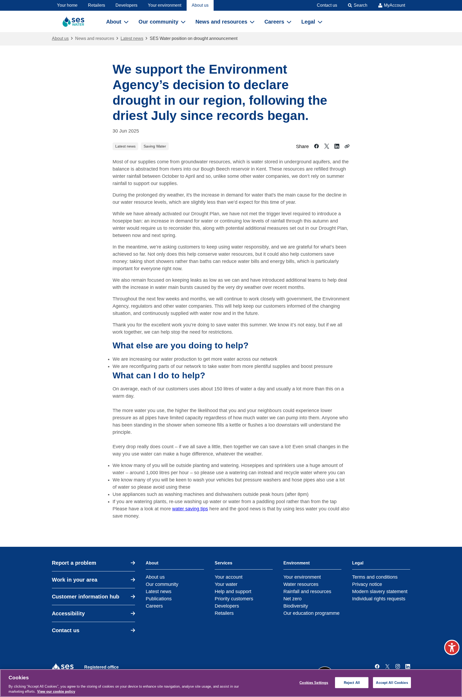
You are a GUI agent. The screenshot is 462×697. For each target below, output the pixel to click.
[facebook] (377, 666)
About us (60, 38)
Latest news (132, 38)
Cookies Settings (313, 683)
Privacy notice (367, 584)
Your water (226, 584)
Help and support (233, 591)
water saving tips (190, 508)
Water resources (300, 584)
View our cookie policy (56, 692)
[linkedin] (407, 666)
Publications (159, 598)
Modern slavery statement (379, 591)
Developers (227, 606)
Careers (154, 606)
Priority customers (234, 598)
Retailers (224, 613)
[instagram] (397, 666)
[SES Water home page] (76, 21)
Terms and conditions (375, 577)
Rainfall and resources (307, 591)
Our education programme (311, 613)
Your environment (302, 577)
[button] (452, 647)
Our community (162, 584)
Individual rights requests (378, 598)
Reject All (352, 683)
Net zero (292, 598)
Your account (228, 577)
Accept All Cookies (392, 683)
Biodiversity (295, 606)
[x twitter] (387, 666)
